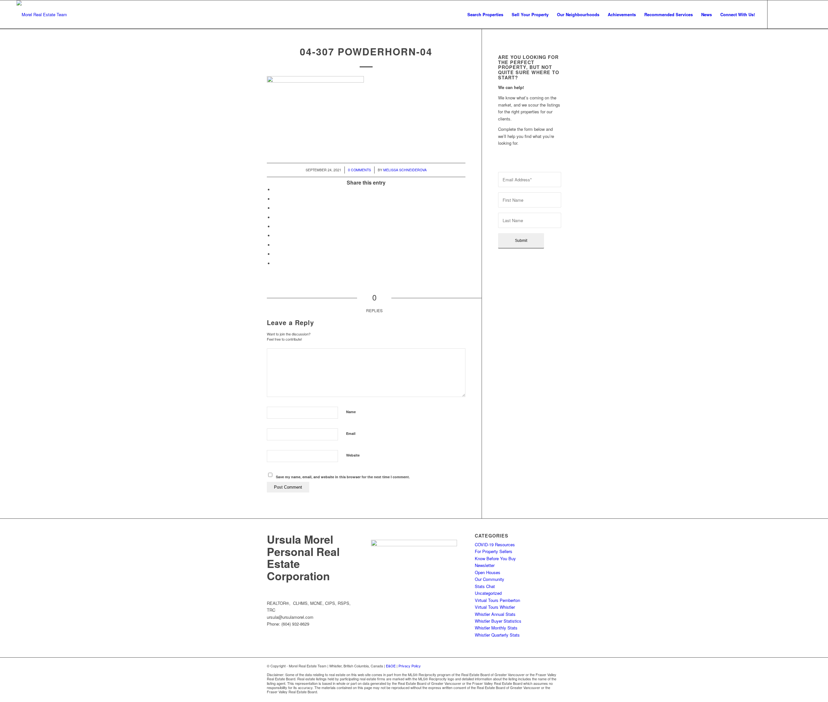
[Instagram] (787, 14)
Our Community (489, 579)
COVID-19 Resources (495, 544)
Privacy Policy (409, 665)
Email (350, 433)
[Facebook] (777, 14)
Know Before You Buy (495, 558)
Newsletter (485, 565)
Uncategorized (488, 593)
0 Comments (359, 169)
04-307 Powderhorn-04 (366, 51)
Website (353, 455)
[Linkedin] (807, 14)
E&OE (391, 665)
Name (351, 411)
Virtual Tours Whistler (495, 607)
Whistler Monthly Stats (496, 628)
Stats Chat (485, 586)
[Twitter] (797, 14)
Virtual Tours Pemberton (497, 600)
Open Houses (487, 572)
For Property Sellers (493, 551)
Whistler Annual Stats (495, 614)
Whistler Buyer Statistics (498, 621)
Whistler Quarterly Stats (497, 635)
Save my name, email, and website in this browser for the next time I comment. (343, 476)
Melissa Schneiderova (405, 169)
